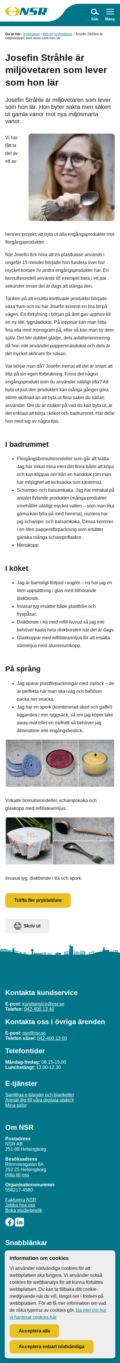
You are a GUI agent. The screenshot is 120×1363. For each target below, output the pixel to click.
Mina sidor (16, 1105)
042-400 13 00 (52, 1038)
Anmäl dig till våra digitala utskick (39, 1100)
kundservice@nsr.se (43, 1003)
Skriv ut (32, 925)
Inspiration (31, 34)
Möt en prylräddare (58, 34)
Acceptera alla (34, 1330)
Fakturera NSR (20, 1199)
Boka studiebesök (23, 1210)
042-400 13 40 (39, 1009)
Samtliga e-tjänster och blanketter (39, 1094)
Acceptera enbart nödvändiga (51, 1346)
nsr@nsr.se (34, 1033)
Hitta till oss (17, 1174)
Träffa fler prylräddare (38, 900)
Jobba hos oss (20, 1205)
